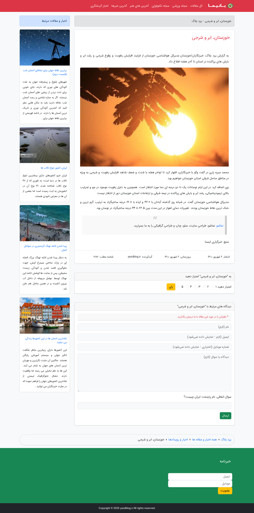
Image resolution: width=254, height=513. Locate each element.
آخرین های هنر (139, 6)
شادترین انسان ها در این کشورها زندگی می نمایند (46, 340)
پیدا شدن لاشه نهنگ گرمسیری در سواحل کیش (45, 248)
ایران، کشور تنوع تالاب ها (54, 168)
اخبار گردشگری (99, 6)
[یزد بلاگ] (220, 5)
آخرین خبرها (119, 6)
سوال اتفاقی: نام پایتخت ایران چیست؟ (207, 397)
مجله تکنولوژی (160, 6)
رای (171, 286)
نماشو (219, 225)
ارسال (225, 415)
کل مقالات (196, 6)
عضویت (225, 490)
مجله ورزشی (179, 6)
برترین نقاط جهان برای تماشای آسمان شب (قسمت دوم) (45, 72)
